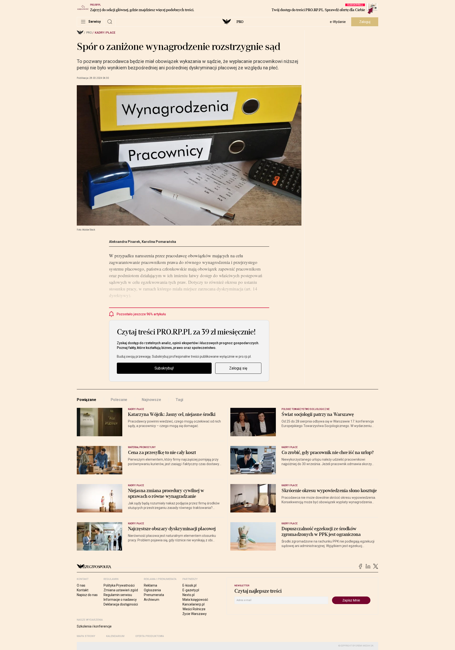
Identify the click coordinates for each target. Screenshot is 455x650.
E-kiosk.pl (189, 585)
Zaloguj (364, 22)
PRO (240, 21)
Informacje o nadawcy (120, 599)
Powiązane (86, 399)
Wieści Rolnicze (193, 609)
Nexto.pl (188, 595)
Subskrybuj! (164, 368)
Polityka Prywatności (119, 585)
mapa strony (86, 636)
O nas (81, 585)
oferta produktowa (149, 636)
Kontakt (82, 590)
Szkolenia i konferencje (94, 626)
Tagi (179, 399)
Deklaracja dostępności (121, 604)
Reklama (150, 585)
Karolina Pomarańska (159, 242)
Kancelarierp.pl (193, 604)
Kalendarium (115, 636)
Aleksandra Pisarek (124, 242)
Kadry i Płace (105, 32)
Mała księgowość (195, 599)
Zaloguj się (238, 368)
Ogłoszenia (152, 590)
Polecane (119, 399)
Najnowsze (151, 399)
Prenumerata (154, 595)
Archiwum (151, 599)
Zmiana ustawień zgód (121, 590)
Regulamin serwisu (118, 595)
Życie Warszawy (194, 614)
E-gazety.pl (190, 590)
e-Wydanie (338, 22)
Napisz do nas (87, 595)
